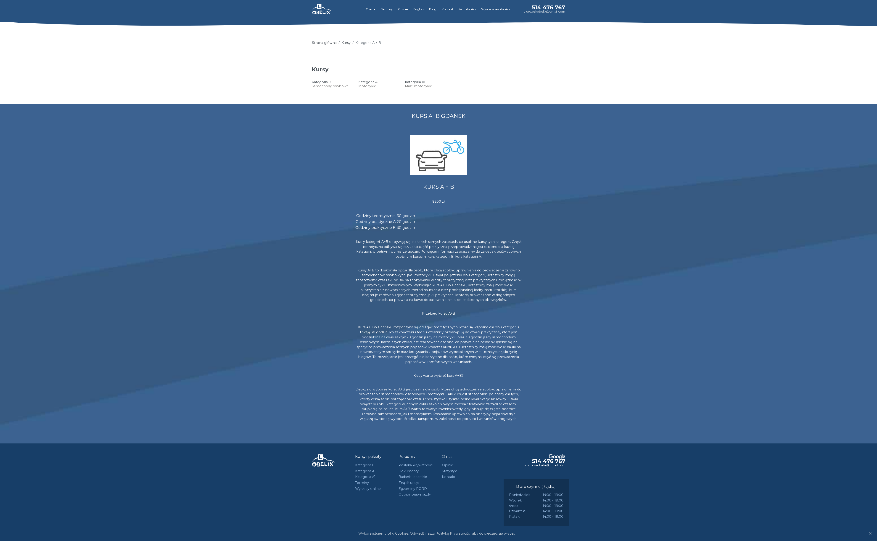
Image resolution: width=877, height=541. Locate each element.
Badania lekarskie (413, 477)
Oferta (370, 9)
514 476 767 (548, 7)
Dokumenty (409, 471)
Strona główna (324, 43)
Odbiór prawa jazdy (415, 494)
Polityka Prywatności (416, 465)
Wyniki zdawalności (495, 9)
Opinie (403, 9)
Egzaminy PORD (413, 489)
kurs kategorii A (468, 257)
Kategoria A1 (365, 477)
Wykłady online (368, 489)
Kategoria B (365, 465)
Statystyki (449, 471)
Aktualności (467, 9)
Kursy (346, 43)
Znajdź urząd (409, 483)
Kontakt (447, 9)
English (418, 9)
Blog (432, 9)
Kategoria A (364, 471)
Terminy (387, 9)
